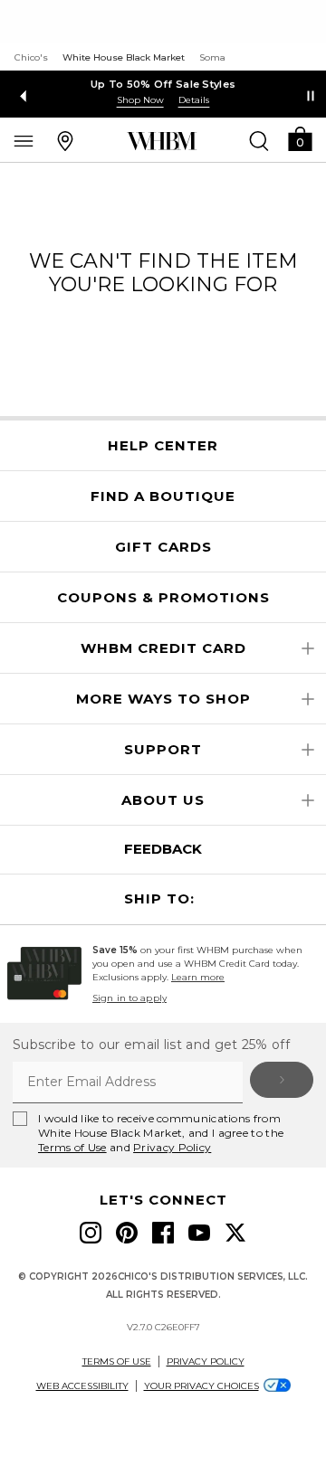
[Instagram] (90, 1232)
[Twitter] (235, 1232)
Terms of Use (72, 1147)
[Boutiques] (65, 140)
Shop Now (140, 100)
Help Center (163, 446)
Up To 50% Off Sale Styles (163, 84)
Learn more (198, 977)
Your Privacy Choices (201, 1386)
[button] (300, 138)
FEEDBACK (163, 848)
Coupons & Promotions (163, 598)
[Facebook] (163, 1232)
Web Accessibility (82, 1386)
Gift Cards (163, 547)
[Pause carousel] (310, 96)
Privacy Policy (172, 1147)
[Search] (259, 140)
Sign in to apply (129, 998)
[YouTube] (199, 1232)
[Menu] (23, 140)
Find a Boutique (163, 496)
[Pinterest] (127, 1232)
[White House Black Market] (162, 141)
